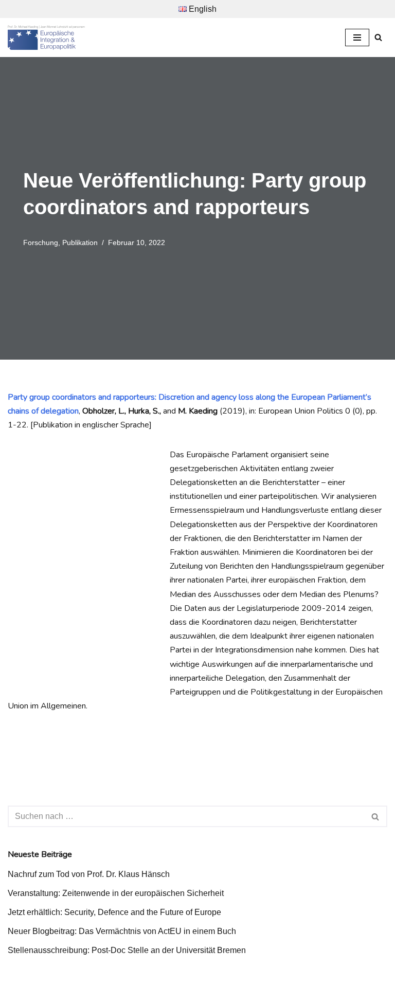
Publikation (80, 242)
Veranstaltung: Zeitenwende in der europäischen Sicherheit (116, 893)
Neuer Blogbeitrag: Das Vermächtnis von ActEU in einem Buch (122, 931)
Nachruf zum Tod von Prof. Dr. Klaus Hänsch (89, 874)
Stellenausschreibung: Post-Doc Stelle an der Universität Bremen (127, 950)
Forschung (40, 242)
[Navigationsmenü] (357, 37)
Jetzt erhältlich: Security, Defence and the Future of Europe (114, 912)
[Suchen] (378, 37)
